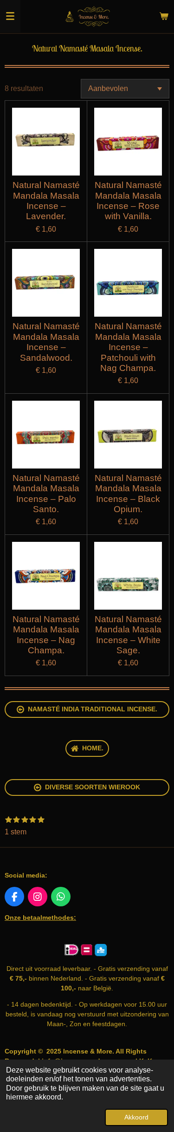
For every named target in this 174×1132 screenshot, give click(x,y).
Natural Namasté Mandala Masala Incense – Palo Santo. (46, 493)
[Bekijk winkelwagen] (164, 16)
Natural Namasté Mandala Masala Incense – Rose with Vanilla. (128, 200)
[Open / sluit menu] (10, 16)
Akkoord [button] (136, 1117)
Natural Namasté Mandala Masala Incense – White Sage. (128, 634)
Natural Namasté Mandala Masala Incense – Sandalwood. (46, 341)
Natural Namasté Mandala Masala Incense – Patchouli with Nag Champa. (128, 347)
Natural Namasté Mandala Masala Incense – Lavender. (46, 200)
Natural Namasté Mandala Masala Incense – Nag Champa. (46, 634)
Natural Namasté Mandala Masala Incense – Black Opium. (128, 493)
